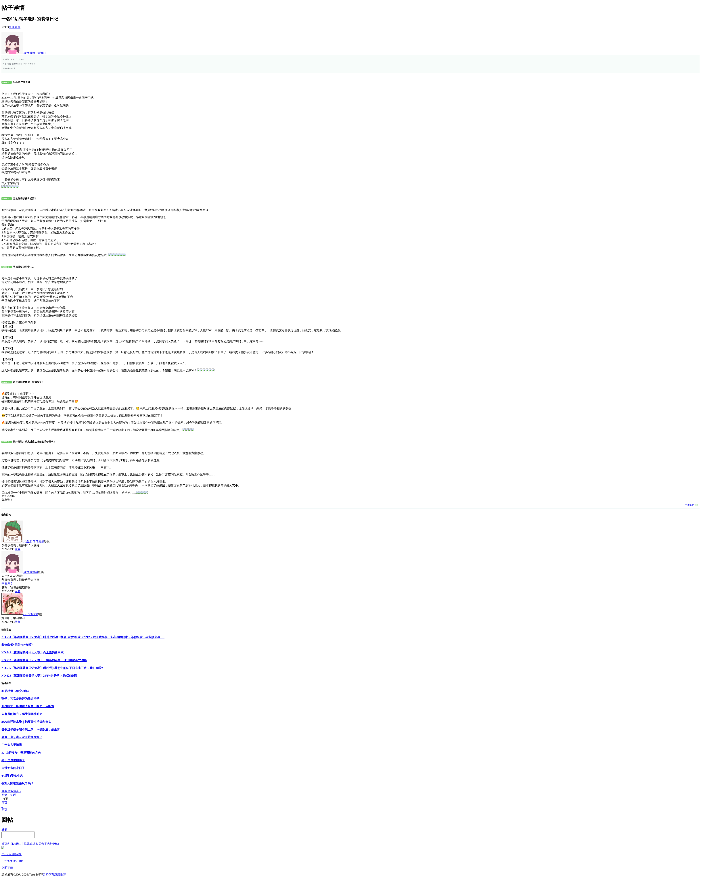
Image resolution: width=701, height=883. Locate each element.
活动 (56, 843)
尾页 (4, 809)
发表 (4, 829)
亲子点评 (47, 843)
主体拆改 (689, 505)
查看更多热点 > (11, 791)
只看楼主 (41, 53)
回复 (17, 549)
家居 (38, 843)
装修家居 (14, 27)
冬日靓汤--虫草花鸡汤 (21, 843)
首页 (4, 802)
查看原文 (7, 583)
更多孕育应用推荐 (54, 874)
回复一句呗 (8, 794)
